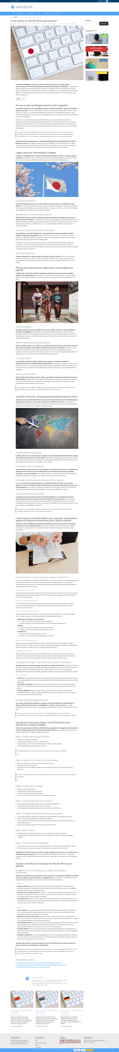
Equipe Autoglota (17, 23)
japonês (44, 23)
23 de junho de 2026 (16, 1015)
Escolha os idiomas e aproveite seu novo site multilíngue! (33, 967)
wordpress (73, 23)
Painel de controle (57, 13)
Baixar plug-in (30, 13)
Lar (13, 13)
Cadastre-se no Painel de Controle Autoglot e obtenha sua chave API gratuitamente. (41, 965)
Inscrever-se (47, 13)
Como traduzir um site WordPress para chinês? (22, 1011)
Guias (36, 1040)
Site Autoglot (20, 13)
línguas (38, 23)
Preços (38, 13)
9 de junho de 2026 (41, 1015)
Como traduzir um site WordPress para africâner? (47, 1011)
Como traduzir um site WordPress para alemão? (71, 1011)
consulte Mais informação (16, 1026)
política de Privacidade (89, 1042)
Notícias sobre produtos (40, 1042)
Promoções (38, 1047)
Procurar (88, 20)
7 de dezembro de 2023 (29, 23)
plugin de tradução (64, 23)
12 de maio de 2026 (66, 1015)
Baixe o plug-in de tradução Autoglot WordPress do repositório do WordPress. (39, 963)
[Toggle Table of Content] (22, 99)
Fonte (18, 754)
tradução (54, 23)
